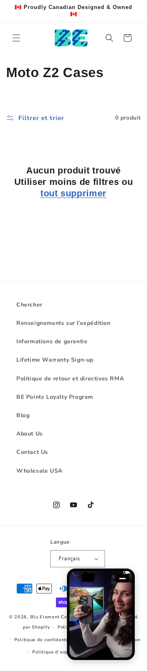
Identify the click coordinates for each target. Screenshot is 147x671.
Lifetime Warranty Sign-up (55, 360)
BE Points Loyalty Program (54, 397)
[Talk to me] (101, 614)
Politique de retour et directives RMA (70, 378)
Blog (22, 415)
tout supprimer (73, 193)
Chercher (29, 305)
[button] (16, 38)
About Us (29, 434)
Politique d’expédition (58, 652)
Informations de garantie (51, 341)
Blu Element (45, 617)
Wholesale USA (39, 471)
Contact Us (32, 452)
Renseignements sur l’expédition (63, 323)
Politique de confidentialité (46, 640)
